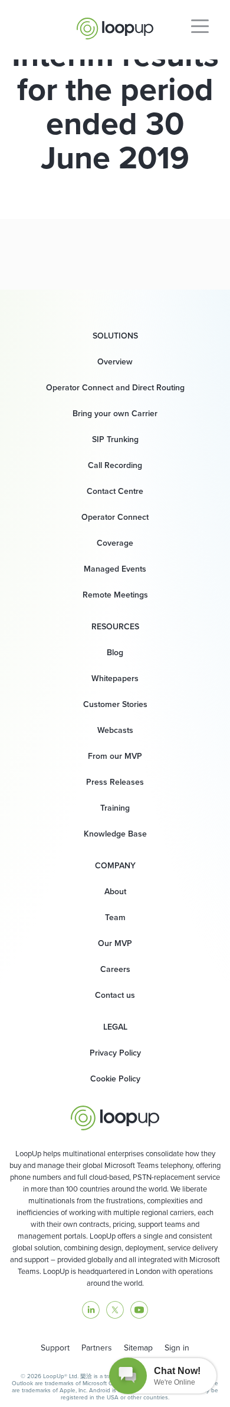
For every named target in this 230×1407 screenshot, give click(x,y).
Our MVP (115, 943)
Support (55, 1348)
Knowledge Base (115, 834)
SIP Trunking (115, 439)
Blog (115, 652)
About (115, 891)
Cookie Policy (115, 1079)
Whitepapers (115, 678)
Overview (115, 362)
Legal (115, 1027)
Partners (96, 1348)
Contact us (115, 995)
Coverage (115, 543)
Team (115, 917)
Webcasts (115, 730)
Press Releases (115, 782)
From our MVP (115, 756)
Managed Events (115, 569)
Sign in (177, 1348)
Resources (115, 627)
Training (115, 808)
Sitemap (138, 1348)
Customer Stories (115, 704)
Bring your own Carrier (115, 413)
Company (115, 866)
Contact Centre (115, 491)
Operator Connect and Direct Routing (115, 387)
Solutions (115, 336)
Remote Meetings (115, 595)
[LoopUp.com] (115, 25)
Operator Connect (115, 517)
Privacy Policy (115, 1053)
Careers (115, 969)
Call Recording (115, 465)
